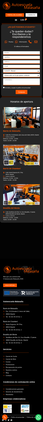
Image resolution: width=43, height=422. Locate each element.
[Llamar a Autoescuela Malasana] (5, 417)
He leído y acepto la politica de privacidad (17, 88)
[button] (16, 20)
